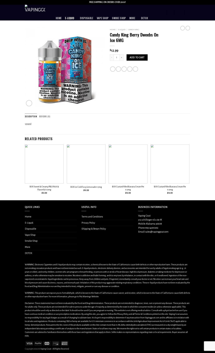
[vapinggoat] (38, 12)
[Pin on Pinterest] (129, 69)
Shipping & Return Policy (94, 229)
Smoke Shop (119, 18)
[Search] (162, 12)
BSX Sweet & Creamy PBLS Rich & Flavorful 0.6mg (44, 188)
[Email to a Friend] (124, 69)
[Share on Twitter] (118, 69)
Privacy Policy (88, 223)
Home (59, 18)
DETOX (144, 18)
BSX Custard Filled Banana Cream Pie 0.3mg (128, 188)
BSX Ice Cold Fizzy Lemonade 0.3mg (86, 187)
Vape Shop (103, 18)
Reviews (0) (44, 116)
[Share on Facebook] (112, 69)
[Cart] (188, 12)
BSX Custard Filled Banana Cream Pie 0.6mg (170, 188)
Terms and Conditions (92, 216)
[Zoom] (29, 103)
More (132, 18)
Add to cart (137, 57)
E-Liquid (69, 18)
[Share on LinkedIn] (135, 69)
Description (31, 116)
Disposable (86, 18)
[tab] (31, 116)
